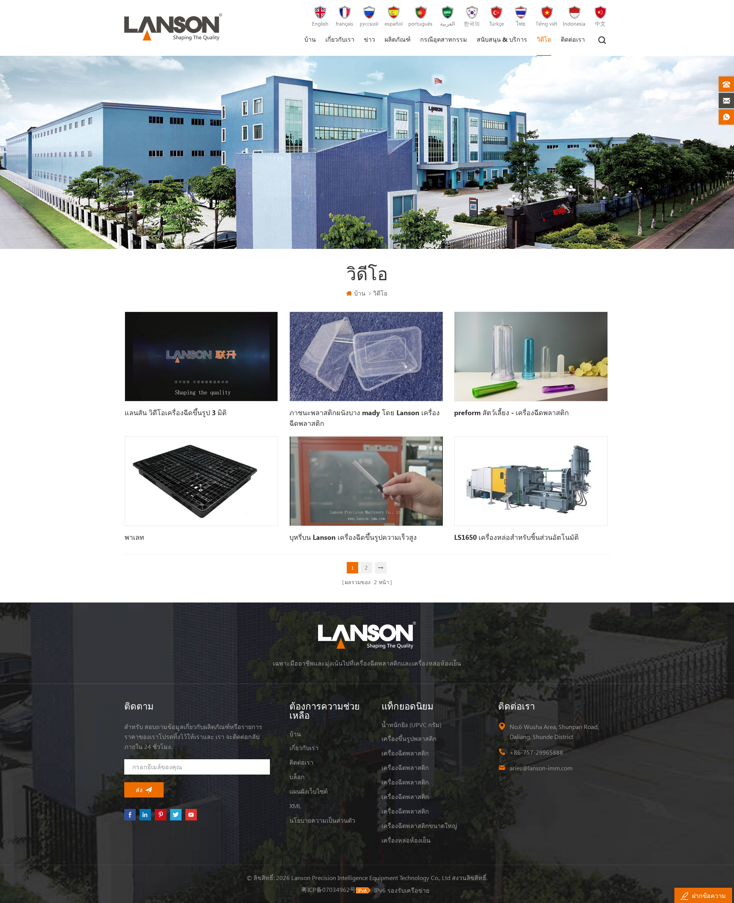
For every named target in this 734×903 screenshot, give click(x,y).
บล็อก (297, 777)
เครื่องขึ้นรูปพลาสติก (409, 738)
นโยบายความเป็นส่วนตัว (322, 820)
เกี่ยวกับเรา (339, 39)
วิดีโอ (544, 39)
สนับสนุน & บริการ (502, 39)
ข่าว (369, 39)
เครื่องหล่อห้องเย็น (406, 840)
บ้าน (310, 39)
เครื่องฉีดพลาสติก (405, 753)
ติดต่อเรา (573, 39)
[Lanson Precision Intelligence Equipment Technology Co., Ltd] (173, 27)
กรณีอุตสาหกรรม (443, 39)
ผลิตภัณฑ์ (398, 39)
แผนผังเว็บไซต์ (308, 791)
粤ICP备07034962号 (328, 889)
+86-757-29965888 (536, 752)
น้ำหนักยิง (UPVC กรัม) (412, 725)
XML (295, 806)
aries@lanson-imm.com (541, 768)
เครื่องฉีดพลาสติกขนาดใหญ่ (419, 826)
